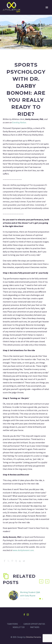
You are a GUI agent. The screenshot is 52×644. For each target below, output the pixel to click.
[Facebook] (4, 561)
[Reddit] (24, 561)
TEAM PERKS (12, 624)
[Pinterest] (12, 561)
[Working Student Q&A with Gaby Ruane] (14, 596)
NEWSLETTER (19, 627)
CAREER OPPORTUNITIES (34, 624)
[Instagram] (28, 615)
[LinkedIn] (20, 561)
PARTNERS (34, 627)
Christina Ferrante (33, 637)
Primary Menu (46, 7)
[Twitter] (8, 561)
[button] (41, 581)
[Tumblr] (16, 561)
